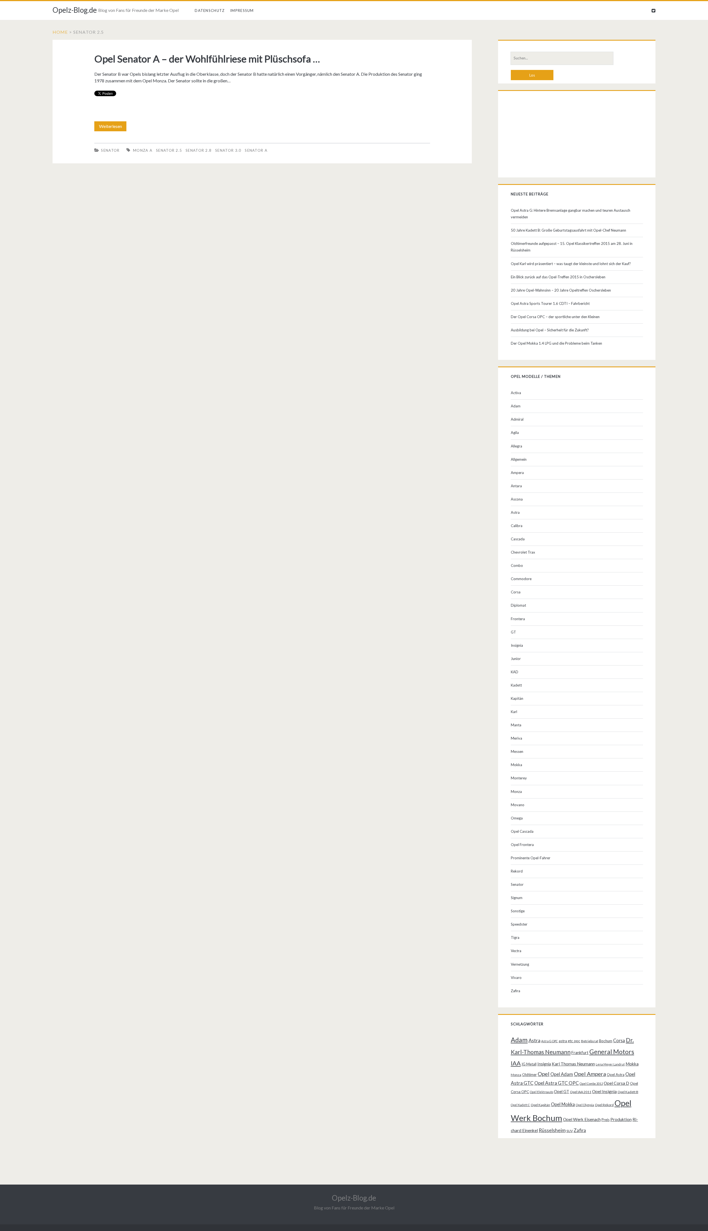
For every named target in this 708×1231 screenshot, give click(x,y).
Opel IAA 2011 (580, 1092)
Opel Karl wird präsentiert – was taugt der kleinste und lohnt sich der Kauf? (571, 263)
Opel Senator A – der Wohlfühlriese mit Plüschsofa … (207, 58)
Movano (517, 805)
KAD (514, 672)
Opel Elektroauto (541, 1092)
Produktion (621, 1119)
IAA (516, 1063)
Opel (544, 1073)
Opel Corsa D (616, 1083)
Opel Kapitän (540, 1105)
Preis (606, 1119)
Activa (516, 393)
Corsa (515, 592)
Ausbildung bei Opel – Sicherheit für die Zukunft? (550, 330)
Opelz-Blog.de (75, 10)
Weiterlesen (112, 127)
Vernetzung (520, 964)
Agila (515, 432)
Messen (517, 751)
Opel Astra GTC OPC (556, 1083)
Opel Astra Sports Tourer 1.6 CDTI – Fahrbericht (550, 303)
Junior (516, 658)
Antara (516, 486)
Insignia (517, 645)
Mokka (516, 765)
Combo (517, 565)
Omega (517, 818)
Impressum (242, 10)
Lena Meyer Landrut (610, 1064)
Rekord (517, 871)
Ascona (517, 499)
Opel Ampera (590, 1073)
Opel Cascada (522, 831)
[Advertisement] (577, 135)
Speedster (519, 924)
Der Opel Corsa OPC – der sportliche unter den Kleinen (555, 317)
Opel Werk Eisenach (582, 1119)
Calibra (516, 525)
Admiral (517, 419)
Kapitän (517, 698)
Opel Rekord (604, 1105)
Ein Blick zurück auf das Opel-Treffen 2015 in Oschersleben (558, 277)
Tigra (515, 937)
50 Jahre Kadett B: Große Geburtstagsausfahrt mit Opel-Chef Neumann (568, 230)
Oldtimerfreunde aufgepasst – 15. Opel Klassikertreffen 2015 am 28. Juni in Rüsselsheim (571, 246)
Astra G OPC (549, 1041)
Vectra (516, 951)
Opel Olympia (585, 1105)
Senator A (256, 150)
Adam (515, 406)
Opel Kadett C (520, 1105)
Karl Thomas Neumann (573, 1063)
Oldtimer (529, 1074)
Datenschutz (210, 10)
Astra (515, 512)
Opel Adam (561, 1074)
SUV (569, 1131)
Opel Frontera (522, 844)
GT (513, 632)
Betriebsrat (589, 1041)
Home (60, 32)
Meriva (516, 738)
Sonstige (518, 911)
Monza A (142, 150)
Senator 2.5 (169, 150)
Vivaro (516, 977)
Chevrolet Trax (523, 552)
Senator (110, 150)
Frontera (518, 619)
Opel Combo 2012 (591, 1083)
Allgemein (519, 459)
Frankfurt (580, 1052)
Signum (516, 897)
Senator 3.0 (228, 150)
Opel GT (561, 1091)
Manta (516, 725)
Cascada (518, 539)
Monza (516, 791)
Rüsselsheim (552, 1130)
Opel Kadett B (628, 1092)
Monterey (519, 778)
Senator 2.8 (199, 150)
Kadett (516, 685)
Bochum (605, 1041)
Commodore (521, 579)
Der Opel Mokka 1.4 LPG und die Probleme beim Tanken (556, 343)
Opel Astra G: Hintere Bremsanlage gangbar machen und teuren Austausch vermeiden (570, 213)
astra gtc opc (569, 1041)
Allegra (516, 446)
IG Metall (529, 1064)
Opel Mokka (563, 1104)
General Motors (611, 1051)
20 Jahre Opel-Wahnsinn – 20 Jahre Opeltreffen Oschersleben (561, 290)
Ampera (517, 472)
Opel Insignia (604, 1091)
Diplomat (518, 605)
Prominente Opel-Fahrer (530, 858)
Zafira (515, 991)
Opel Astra (615, 1074)
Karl (514, 711)
